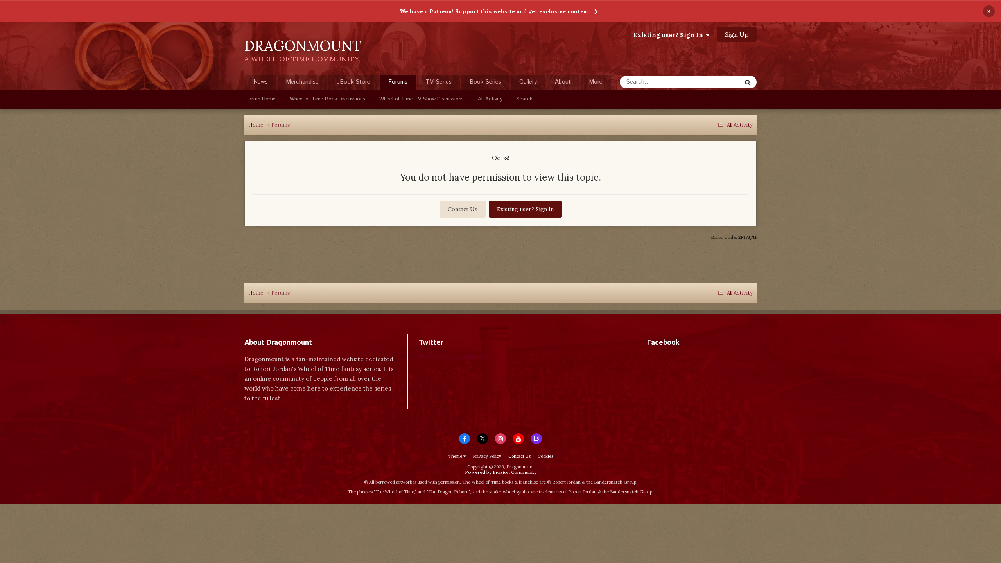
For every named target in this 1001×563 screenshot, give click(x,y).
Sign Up (736, 34)
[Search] (748, 82)
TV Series (438, 82)
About (563, 82)
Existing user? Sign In (669, 35)
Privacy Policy (487, 456)
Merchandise (302, 82)
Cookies (545, 456)
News (260, 82)
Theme (455, 456)
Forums (397, 82)
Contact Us (462, 209)
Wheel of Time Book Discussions (327, 99)
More (596, 82)
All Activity (490, 99)
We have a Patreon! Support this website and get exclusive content (495, 11)
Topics (721, 82)
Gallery (528, 82)
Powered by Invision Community (500, 472)
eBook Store (353, 82)
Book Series (485, 82)
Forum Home (261, 99)
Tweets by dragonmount (453, 356)
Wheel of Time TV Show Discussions (421, 99)
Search (525, 99)
